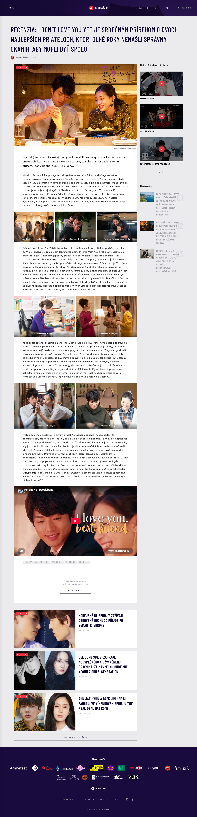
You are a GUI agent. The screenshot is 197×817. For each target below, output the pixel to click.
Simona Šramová (23, 57)
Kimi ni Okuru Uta (47, 469)
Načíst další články (76, 737)
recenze (71, 562)
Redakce (89, 800)
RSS (117, 800)
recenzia (84, 562)
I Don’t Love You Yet (36, 562)
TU (42, 480)
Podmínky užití (71, 800)
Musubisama (29, 472)
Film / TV (22, 67)
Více (161, 173)
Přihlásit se (75, 590)
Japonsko (57, 562)
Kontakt (105, 800)
